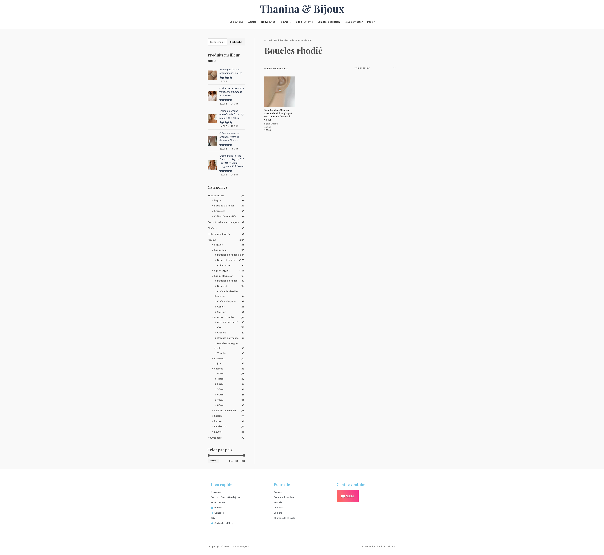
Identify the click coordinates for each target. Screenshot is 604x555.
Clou (219, 327)
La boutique (236, 21)
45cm (220, 378)
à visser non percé (227, 322)
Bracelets (219, 210)
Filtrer (213, 460)
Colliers (218, 415)
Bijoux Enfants (304, 21)
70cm (220, 399)
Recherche (236, 41)
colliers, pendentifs (219, 234)
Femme (284, 21)
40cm (220, 373)
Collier (220, 306)
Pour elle (282, 484)
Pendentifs (220, 426)
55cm (220, 389)
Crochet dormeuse (228, 337)
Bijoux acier (220, 249)
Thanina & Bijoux (302, 8)
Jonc (219, 363)
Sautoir (221, 311)
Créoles (221, 332)
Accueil (252, 21)
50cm (220, 383)
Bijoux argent (222, 270)
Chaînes (212, 228)
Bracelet (222, 285)
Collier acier (224, 265)
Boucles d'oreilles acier (230, 254)
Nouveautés (268, 21)
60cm (220, 394)
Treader (221, 353)
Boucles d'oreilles (224, 205)
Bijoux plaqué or (223, 275)
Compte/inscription (328, 21)
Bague (217, 200)
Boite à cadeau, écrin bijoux (223, 222)
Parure (218, 421)
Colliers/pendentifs (225, 216)
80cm (220, 405)
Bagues (218, 244)
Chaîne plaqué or (227, 301)
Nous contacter (353, 21)
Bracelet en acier (227, 260)
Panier (371, 21)
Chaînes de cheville (225, 410)
